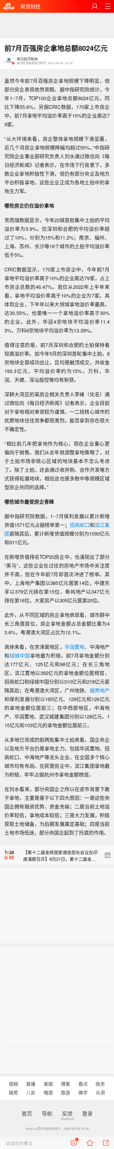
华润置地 (75, 646)
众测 (100, 1092)
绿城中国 (20, 655)
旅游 (65, 1092)
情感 (48, 1092)
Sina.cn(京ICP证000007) (43, 1128)
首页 (27, 1113)
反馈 (67, 1113)
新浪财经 (30, 6)
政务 (100, 1083)
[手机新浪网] (9, 7)
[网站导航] (107, 6)
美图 (48, 1083)
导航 (47, 1113)
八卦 (30, 1092)
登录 (87, 1113)
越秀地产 (100, 690)
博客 (65, 1083)
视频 (13, 1083)
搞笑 (13, 1092)
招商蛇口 (80, 524)
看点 (83, 1083)
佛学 (83, 1092)
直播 (30, 1083)
